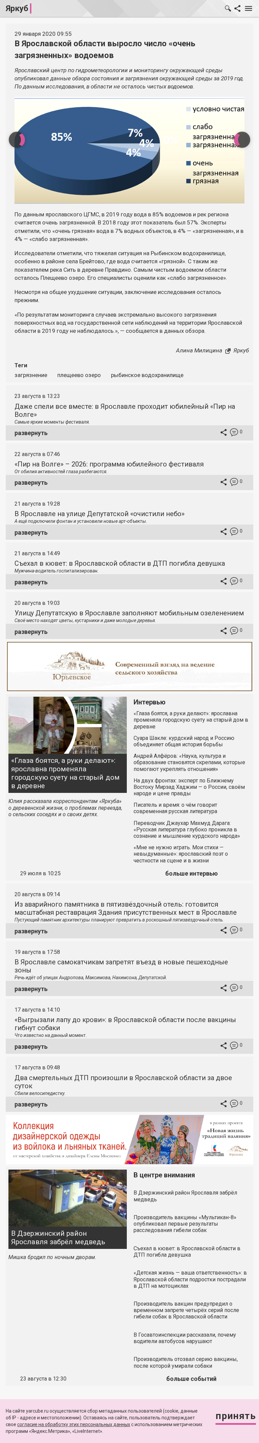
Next (242, 140)
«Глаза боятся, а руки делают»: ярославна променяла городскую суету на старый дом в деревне (65, 773)
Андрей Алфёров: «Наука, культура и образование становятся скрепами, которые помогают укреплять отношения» (189, 762)
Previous (17, 140)
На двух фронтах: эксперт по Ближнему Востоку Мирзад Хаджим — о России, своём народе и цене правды (189, 787)
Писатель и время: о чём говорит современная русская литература (175, 808)
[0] (234, 433)
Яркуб (17, 8)
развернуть (31, 432)
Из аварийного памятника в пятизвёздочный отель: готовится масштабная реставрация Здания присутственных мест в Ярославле (126, 908)
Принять (235, 1415)
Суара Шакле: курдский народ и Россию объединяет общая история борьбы (184, 741)
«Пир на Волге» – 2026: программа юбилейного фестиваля (109, 464)
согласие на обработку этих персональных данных (73, 1424)
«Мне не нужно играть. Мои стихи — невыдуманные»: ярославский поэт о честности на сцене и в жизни (181, 853)
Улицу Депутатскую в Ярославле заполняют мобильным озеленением (129, 613)
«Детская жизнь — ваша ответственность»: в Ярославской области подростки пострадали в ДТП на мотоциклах (190, 1279)
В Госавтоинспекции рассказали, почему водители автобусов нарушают (185, 1338)
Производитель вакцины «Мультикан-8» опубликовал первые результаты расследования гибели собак (185, 1223)
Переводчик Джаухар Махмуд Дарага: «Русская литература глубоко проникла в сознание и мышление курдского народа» (187, 829)
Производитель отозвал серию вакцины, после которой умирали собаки (186, 1362)
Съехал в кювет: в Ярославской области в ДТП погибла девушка (120, 563)
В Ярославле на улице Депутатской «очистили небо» (99, 514)
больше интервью (191, 873)
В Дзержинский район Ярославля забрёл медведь (58, 1237)
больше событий (191, 1378)
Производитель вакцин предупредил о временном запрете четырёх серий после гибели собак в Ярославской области (186, 1310)
